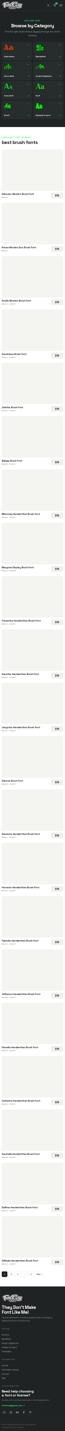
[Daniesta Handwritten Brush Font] (32, 810)
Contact (5, 1374)
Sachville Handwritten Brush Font (21, 1154)
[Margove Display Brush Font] (32, 543)
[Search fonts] (48, 5)
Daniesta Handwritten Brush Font (21, 834)
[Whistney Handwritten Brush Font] (32, 490)
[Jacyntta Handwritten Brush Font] (32, 703)
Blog (3, 1378)
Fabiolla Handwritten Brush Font (20, 940)
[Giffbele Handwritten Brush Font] (32, 1237)
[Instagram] (4, 1412)
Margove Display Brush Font (18, 567)
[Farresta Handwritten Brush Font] (32, 863)
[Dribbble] (11, 1412)
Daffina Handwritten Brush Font (20, 1207)
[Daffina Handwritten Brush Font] (32, 1183)
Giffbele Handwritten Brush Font (20, 1260)
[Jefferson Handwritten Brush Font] (32, 970)
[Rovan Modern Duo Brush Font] (32, 223)
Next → (39, 1274)
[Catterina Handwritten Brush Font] (32, 1077)
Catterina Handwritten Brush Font (21, 1100)
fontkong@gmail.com (13, 1405)
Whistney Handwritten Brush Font (21, 514)
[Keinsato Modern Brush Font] (32, 170)
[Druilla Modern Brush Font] (32, 277)
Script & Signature (10, 1343)
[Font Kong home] (12, 5)
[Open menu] (61, 5)
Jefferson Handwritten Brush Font (21, 994)
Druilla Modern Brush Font (16, 300)
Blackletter (6, 1339)
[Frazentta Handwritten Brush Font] (32, 597)
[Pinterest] (30, 1412)
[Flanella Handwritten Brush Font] (32, 1023)
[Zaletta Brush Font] (32, 383)
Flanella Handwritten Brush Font (20, 1047)
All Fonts (5, 1334)
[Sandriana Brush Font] (32, 330)
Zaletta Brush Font (12, 407)
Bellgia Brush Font (12, 460)
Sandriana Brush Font (14, 354)
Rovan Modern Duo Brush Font (19, 247)
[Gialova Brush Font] (32, 757)
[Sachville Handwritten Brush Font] (32, 1130)
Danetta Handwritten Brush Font (20, 674)
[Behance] (17, 1412)
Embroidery (7, 1351)
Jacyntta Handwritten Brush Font (21, 727)
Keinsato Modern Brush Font (18, 194)
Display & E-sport (9, 1347)
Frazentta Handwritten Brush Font (21, 620)
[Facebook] (24, 1412)
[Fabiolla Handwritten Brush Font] (32, 917)
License (5, 1365)
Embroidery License (10, 1369)
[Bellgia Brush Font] (32, 437)
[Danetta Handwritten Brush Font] (32, 650)
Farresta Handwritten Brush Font (20, 887)
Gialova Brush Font (12, 780)
